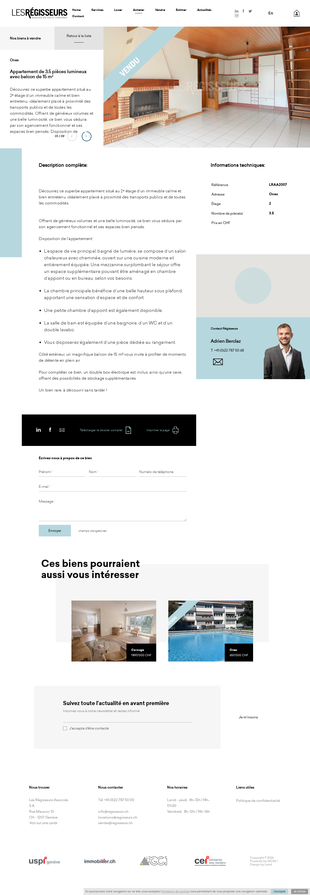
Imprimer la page (158, 430)
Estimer (181, 10)
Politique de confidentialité (258, 800)
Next (86, 136)
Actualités (204, 10)
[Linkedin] (236, 11)
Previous (72, 136)
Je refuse (300, 891)
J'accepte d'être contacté (89, 728)
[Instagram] (236, 15)
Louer (118, 10)
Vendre (160, 10)
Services (97, 10)
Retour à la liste (79, 35)
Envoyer (54, 530)
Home (76, 10)
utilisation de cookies (175, 891)
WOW (271, 861)
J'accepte (279, 891)
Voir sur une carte (43, 822)
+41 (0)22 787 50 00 (119, 799)
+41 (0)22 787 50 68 (229, 350)
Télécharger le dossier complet (101, 430)
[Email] (62, 430)
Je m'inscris (248, 717)
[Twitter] (250, 11)
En (270, 13)
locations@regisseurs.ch (117, 817)
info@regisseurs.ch (113, 811)
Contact (78, 16)
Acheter (138, 10)
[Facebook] (243, 11)
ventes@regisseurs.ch (115, 822)
